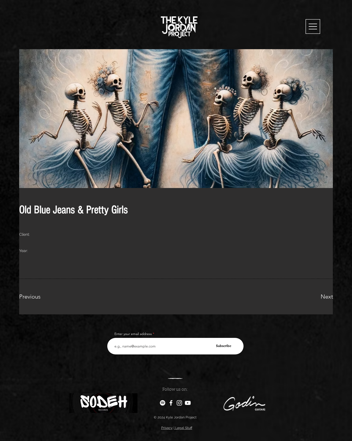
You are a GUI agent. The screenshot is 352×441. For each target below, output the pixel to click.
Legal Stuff (183, 428)
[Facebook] (171, 402)
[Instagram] (179, 402)
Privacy (167, 428)
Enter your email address (133, 333)
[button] (313, 26)
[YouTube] (187, 402)
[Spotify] (162, 402)
